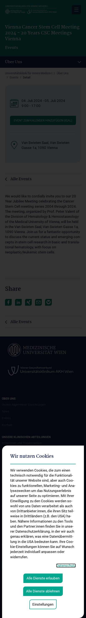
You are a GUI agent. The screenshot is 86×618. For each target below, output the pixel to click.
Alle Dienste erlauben (43, 578)
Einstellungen (42, 604)
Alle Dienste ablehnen (43, 591)
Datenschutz (66, 565)
